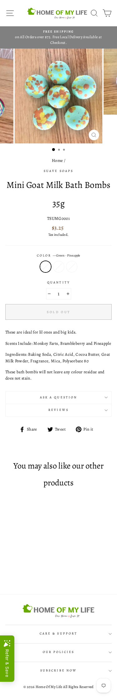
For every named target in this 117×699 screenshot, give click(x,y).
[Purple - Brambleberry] (32, 572)
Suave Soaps (58, 171)
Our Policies (59, 652)
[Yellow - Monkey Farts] (25, 572)
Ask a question (58, 397)
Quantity (58, 282)
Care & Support (58, 633)
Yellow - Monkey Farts (58, 266)
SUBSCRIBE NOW (58, 670)
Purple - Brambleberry (71, 266)
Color (58, 255)
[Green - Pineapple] (18, 572)
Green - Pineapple (45, 266)
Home (57, 160)
